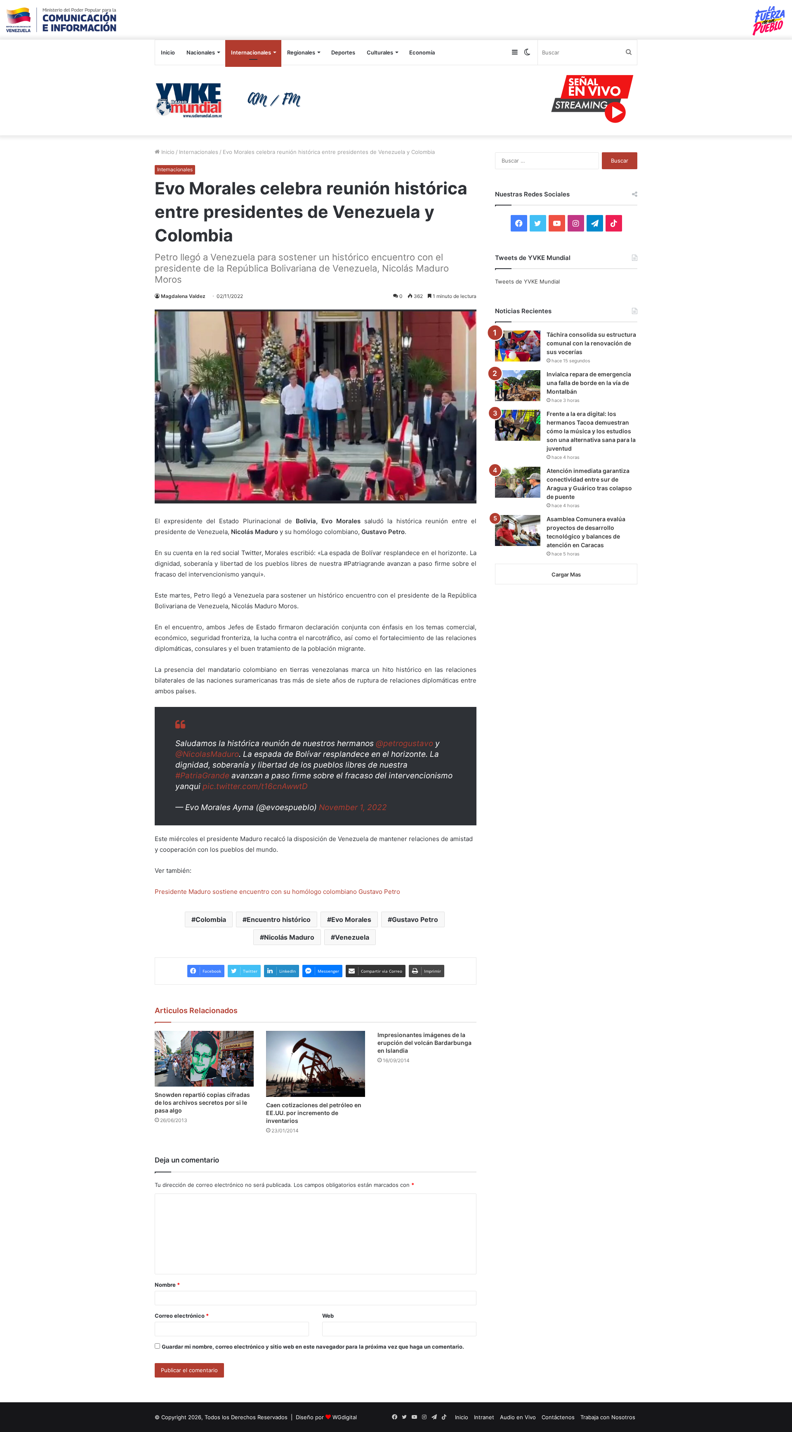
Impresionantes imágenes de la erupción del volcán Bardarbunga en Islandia (424, 1042)
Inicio (168, 52)
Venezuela (352, 937)
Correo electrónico (182, 1315)
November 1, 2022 (353, 807)
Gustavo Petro (415, 919)
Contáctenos (558, 1417)
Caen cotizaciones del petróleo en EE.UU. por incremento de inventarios (313, 1112)
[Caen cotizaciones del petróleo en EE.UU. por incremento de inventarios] (315, 1064)
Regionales (301, 52)
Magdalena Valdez (183, 296)
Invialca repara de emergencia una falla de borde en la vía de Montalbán (589, 383)
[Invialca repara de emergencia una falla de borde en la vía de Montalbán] (517, 385)
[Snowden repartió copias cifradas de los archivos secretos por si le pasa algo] (204, 1059)
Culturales (380, 52)
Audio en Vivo (518, 1417)
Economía (422, 52)
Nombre (167, 1284)
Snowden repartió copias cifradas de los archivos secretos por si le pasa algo (202, 1102)
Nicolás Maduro (289, 937)
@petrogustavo (404, 743)
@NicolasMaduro (207, 754)
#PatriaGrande (202, 775)
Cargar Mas (566, 574)
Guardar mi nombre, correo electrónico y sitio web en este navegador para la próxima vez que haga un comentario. (313, 1346)
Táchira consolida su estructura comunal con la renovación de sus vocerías (591, 343)
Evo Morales (351, 919)
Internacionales (251, 52)
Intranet (484, 1417)
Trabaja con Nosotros (607, 1417)
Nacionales (200, 52)
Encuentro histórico (279, 919)
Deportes (343, 52)
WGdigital (344, 1417)
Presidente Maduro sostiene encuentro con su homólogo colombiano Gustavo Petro (277, 892)
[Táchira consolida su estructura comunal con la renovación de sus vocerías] (517, 346)
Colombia (211, 919)
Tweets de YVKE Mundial (527, 281)
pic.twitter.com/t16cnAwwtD (255, 786)
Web (328, 1315)
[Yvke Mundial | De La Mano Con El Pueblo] (231, 100)
